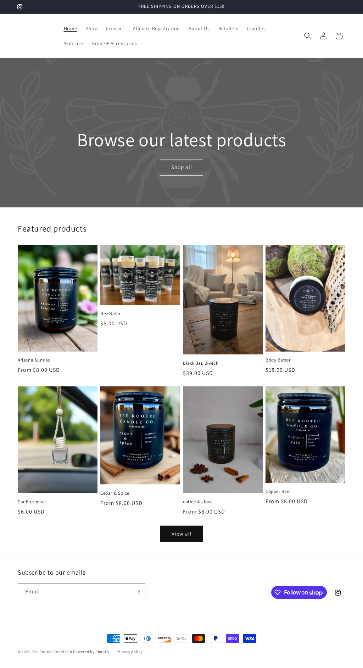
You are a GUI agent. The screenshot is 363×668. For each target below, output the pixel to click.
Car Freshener (32, 502)
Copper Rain (278, 491)
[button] (307, 36)
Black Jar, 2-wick (200, 363)
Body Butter (278, 360)
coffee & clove (197, 502)
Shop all (181, 167)
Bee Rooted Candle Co (52, 651)
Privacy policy (130, 651)
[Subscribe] (137, 591)
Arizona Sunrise (34, 360)
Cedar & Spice (114, 493)
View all (182, 533)
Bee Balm (110, 313)
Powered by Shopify (91, 651)
